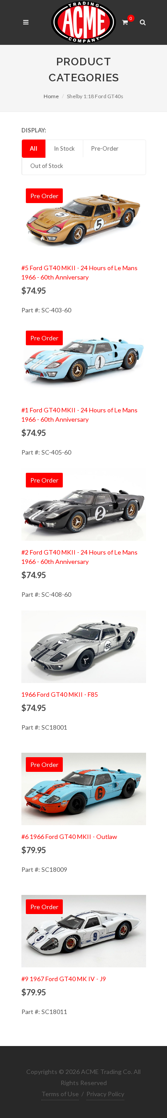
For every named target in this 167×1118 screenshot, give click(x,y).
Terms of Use (60, 1094)
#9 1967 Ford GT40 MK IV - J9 (63, 978)
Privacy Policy (105, 1094)
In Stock (64, 148)
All (33, 148)
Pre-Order (104, 148)
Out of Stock (46, 165)
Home (51, 96)
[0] (125, 21)
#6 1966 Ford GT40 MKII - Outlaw (69, 836)
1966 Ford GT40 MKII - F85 (59, 694)
